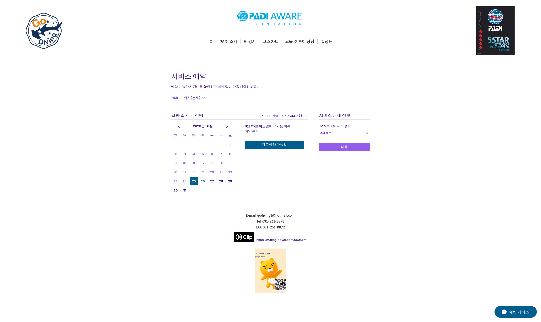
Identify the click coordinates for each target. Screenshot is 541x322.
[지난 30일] (179, 126)
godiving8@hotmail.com (276, 215)
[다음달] (226, 126)
